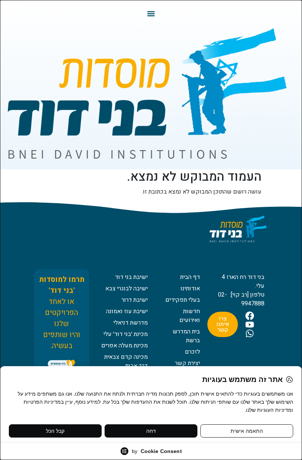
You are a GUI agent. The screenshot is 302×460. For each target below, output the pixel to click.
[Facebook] (249, 315)
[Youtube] (249, 324)
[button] (151, 13)
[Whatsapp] (249, 333)
